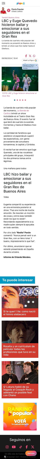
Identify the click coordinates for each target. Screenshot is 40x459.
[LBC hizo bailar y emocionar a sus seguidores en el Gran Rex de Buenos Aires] (20, 229)
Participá (31, 453)
